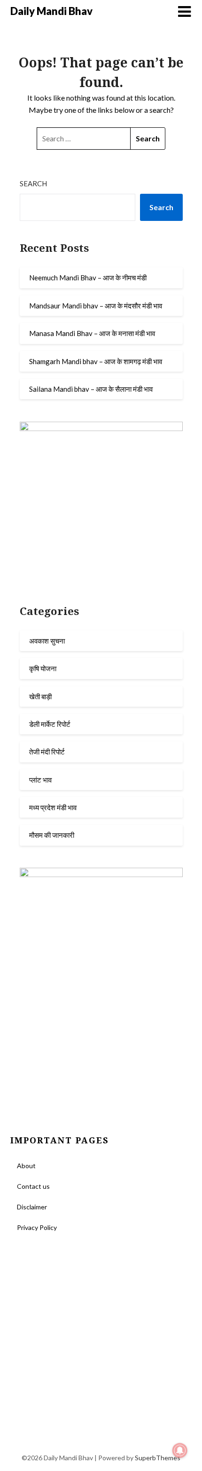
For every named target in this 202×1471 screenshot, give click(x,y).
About (26, 1166)
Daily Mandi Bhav (51, 11)
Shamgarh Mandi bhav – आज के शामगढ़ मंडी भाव (95, 361)
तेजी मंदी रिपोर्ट (47, 751)
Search (33, 183)
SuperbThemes (157, 1458)
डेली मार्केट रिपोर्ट (49, 724)
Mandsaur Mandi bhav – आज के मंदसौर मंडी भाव (95, 305)
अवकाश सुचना (47, 641)
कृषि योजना (42, 668)
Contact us (33, 1186)
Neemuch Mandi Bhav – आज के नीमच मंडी (88, 277)
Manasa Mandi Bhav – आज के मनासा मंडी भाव (92, 333)
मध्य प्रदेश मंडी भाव (53, 807)
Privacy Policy (37, 1227)
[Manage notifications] (179, 1450)
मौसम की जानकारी (51, 835)
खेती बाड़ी (40, 696)
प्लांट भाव (40, 780)
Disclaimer (32, 1207)
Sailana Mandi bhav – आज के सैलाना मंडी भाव (91, 389)
